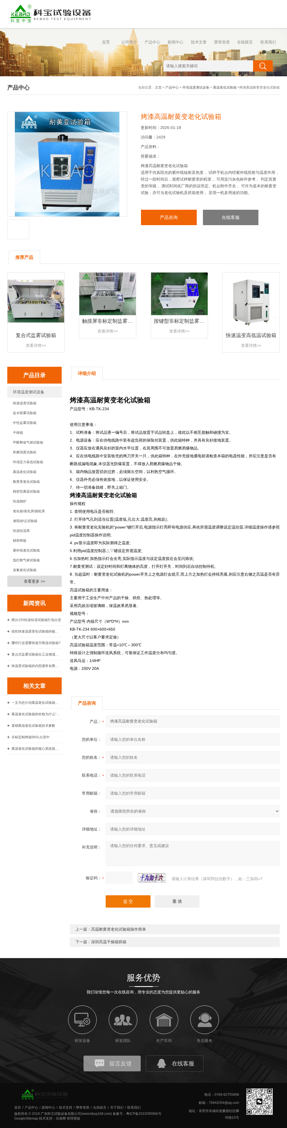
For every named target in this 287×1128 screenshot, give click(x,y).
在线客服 (231, 217)
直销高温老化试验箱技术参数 (33, 726)
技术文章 (199, 42)
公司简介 (129, 42)
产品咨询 (169, 217)
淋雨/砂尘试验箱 (25, 521)
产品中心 (152, 42)
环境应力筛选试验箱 (28, 462)
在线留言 (245, 42)
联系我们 (268, 42)
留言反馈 (120, 1063)
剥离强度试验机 (24, 452)
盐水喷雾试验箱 (24, 413)
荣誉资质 (222, 42)
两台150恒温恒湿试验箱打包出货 (36, 620)
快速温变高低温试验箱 (251, 335)
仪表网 (61, 1118)
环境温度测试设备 (195, 87)
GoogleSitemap (26, 1118)
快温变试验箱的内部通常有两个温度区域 (36, 666)
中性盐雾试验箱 (24, 423)
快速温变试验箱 (24, 403)
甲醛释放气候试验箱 (28, 442)
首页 (106, 42)
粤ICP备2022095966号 (143, 1114)
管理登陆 (73, 1118)
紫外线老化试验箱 (26, 550)
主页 (158, 87)
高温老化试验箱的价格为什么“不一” (36, 714)
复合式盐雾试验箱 (36, 335)
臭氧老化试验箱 (24, 570)
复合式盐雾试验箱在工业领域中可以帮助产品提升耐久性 (36, 654)
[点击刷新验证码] (152, 878)
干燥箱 (18, 433)
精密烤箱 (19, 541)
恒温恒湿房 (21, 531)
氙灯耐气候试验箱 (26, 560)
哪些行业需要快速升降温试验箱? (36, 643)
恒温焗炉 (19, 501)
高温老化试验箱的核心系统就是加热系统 (36, 749)
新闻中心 (175, 42)
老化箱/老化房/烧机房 (29, 511)
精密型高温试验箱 (26, 491)
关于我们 (117, 1107)
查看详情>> (36, 345)
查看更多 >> (34, 581)
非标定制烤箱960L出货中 (30, 737)
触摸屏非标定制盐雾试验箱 (112, 321)
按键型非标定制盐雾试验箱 (184, 321)
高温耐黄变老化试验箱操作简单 (118, 929)
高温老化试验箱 (225, 87)
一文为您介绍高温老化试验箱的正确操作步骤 (36, 703)
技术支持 (65, 1107)
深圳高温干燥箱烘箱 (108, 942)
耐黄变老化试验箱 (26, 482)
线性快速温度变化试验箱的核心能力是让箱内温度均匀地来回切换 (36, 631)
